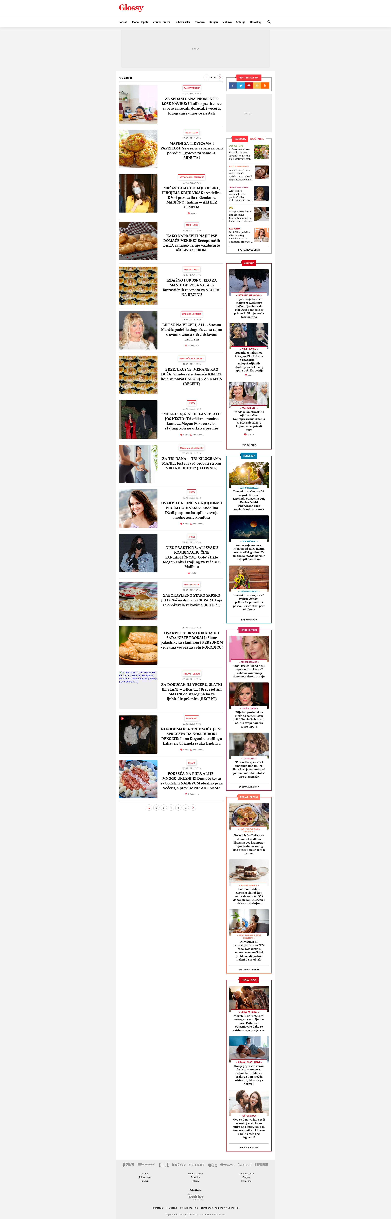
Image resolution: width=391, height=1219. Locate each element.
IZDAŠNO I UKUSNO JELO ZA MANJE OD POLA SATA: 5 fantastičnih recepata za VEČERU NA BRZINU (192, 287)
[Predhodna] (206, 77)
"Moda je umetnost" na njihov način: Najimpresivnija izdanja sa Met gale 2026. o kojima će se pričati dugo (249, 420)
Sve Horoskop (249, 619)
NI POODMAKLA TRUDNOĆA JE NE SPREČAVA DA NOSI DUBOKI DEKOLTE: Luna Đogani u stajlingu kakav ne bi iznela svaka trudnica (192, 736)
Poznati (123, 22)
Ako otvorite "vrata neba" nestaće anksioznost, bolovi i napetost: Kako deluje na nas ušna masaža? (241, 174)
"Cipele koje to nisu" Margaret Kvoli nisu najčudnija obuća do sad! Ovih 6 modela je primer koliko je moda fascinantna (249, 308)
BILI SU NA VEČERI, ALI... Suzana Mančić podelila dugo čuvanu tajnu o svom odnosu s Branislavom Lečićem (191, 332)
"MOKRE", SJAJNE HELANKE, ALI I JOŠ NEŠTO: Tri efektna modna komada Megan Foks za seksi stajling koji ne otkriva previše (192, 421)
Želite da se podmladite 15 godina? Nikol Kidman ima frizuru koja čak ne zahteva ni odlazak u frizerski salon (240, 195)
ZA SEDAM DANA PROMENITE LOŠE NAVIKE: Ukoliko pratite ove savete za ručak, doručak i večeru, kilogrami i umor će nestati (192, 106)
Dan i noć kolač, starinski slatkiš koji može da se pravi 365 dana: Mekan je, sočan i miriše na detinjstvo (249, 896)
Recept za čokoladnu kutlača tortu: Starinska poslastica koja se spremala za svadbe (240, 216)
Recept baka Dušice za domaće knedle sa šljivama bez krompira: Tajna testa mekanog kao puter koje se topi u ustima (249, 844)
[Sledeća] (220, 77)
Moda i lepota (140, 22)
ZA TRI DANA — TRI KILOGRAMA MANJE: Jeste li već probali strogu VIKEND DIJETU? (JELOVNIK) (191, 463)
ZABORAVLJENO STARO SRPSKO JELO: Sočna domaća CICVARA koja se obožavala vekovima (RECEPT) (191, 600)
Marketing (171, 1207)
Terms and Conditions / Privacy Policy (220, 1207)
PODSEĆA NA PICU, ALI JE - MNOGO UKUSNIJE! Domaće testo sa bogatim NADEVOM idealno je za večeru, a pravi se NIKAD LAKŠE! (192, 780)
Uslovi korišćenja (189, 1207)
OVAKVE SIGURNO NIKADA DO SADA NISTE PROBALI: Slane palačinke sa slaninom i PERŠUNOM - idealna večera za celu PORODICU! (192, 640)
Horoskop (255, 22)
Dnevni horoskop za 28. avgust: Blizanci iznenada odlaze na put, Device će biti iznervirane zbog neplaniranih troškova (249, 500)
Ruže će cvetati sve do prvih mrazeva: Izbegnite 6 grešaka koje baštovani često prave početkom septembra (240, 154)
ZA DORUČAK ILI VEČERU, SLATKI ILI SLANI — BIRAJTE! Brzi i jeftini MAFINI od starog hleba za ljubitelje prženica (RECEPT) (191, 691)
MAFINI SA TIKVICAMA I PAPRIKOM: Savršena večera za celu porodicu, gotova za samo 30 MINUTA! (192, 150)
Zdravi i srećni (161, 22)
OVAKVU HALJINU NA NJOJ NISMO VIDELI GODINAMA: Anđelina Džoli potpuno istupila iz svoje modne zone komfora (191, 510)
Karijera (214, 22)
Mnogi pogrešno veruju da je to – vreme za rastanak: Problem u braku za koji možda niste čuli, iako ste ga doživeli (249, 1075)
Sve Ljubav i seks (249, 1147)
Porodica (199, 22)
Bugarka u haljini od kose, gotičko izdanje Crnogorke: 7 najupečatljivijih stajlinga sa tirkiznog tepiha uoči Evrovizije (248, 361)
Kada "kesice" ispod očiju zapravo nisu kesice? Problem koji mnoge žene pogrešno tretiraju (249, 671)
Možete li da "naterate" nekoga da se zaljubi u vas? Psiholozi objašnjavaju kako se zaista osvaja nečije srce (249, 1023)
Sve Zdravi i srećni (249, 969)
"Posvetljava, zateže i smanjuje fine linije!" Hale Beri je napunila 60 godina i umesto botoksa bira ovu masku (249, 769)
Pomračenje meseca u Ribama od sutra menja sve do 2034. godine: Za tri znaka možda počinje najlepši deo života (249, 552)
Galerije (240, 22)
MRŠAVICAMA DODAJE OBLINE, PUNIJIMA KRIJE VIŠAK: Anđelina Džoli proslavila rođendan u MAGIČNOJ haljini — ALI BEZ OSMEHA (191, 197)
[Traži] (269, 22)
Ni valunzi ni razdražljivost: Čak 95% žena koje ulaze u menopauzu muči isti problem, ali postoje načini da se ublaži (249, 950)
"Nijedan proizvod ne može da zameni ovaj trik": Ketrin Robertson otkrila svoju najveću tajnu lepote (249, 719)
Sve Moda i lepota (249, 786)
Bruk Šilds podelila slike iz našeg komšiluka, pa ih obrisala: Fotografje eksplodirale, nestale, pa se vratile (240, 237)
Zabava (227, 22)
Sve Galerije (249, 445)
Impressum (157, 1207)
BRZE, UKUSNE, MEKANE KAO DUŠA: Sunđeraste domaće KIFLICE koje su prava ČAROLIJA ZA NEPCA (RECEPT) (191, 376)
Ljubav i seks (182, 22)
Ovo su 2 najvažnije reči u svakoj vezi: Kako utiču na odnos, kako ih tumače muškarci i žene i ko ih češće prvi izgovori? (249, 1128)
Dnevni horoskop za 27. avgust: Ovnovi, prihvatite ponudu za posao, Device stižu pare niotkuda (249, 602)
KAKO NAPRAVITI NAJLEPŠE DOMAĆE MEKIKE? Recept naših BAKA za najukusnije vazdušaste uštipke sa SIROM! (191, 243)
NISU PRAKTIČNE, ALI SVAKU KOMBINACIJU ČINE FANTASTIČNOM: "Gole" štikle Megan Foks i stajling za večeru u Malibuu (192, 557)
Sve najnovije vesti (249, 249)
